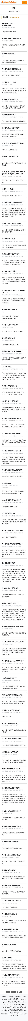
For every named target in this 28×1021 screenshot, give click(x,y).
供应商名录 (4, 999)
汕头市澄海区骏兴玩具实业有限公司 (13, 661)
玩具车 (17, 11)
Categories (7, 1001)
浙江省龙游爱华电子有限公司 (11, 254)
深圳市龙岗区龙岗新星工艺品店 (11, 855)
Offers (17, 1001)
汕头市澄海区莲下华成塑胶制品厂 (12, 433)
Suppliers (12, 1001)
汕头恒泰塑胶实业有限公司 (10, 588)
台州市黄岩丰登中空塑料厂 (10, 271)
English (19, 999)
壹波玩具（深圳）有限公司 (10, 929)
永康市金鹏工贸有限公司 (9, 386)
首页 (10, 11)
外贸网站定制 (10, 996)
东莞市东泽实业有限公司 (9, 944)
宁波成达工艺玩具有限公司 (10, 156)
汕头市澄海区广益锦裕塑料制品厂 (12, 544)
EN (24, 2)
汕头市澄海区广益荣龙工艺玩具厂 (12, 470)
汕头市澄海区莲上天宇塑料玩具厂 (12, 38)
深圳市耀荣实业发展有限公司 (11, 788)
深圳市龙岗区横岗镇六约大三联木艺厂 (13, 530)
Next (20, 991)
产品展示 (10, 999)
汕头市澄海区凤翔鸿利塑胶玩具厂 (12, 826)
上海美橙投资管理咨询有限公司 (11, 500)
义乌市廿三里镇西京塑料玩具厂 (11, 841)
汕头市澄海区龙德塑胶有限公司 (11, 811)
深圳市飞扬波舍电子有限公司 (11, 128)
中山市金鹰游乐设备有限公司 (11, 975)
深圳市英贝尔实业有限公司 (10, 401)
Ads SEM (16, 998)
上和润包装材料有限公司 (9, 678)
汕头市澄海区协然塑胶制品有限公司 (13, 626)
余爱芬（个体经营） (8, 189)
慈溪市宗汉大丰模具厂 (9, 870)
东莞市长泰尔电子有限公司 (10, 752)
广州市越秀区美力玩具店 (9, 82)
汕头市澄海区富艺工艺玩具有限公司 (13, 642)
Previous (7, 991)
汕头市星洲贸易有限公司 (9, 914)
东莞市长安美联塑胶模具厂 (10, 309)
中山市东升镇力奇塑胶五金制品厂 (12, 738)
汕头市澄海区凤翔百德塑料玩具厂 (12, 418)
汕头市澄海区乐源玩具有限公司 (11, 900)
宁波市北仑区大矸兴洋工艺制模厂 (12, 223)
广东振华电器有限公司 (9, 238)
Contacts (21, 1001)
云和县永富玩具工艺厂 (9, 513)
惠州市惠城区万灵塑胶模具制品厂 (12, 351)
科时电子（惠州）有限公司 (10, 603)
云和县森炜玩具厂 (7, 366)
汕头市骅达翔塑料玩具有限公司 (11, 451)
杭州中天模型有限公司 (9, 563)
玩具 (13, 11)
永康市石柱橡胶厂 (7, 958)
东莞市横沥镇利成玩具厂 (9, 114)
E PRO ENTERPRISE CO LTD (11, 769)
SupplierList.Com (12, 1013)
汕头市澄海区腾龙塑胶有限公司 (11, 69)
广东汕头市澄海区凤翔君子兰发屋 (12, 695)
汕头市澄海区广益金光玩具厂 (11, 710)
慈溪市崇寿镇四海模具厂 (9, 53)
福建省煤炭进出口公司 (9, 338)
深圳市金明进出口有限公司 (10, 325)
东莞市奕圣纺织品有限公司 (10, 99)
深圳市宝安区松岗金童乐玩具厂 (11, 723)
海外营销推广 (18, 996)
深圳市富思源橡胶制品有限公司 (11, 885)
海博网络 (4, 996)
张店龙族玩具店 (7, 483)
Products (23, 999)
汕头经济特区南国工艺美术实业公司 (13, 143)
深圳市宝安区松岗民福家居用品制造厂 (13, 202)
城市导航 (14, 999)
